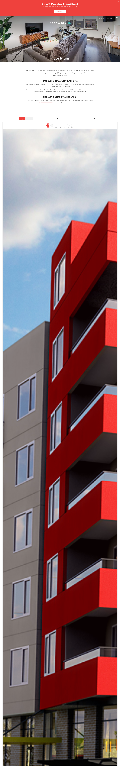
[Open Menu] (117, 18)
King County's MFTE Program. (45, 102)
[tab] (22, 118)
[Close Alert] (118, 1)
